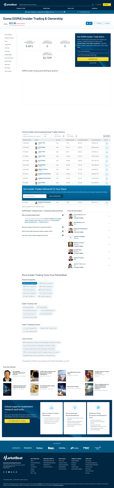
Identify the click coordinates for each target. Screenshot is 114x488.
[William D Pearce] (36, 170)
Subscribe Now (92, 59)
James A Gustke (29, 220)
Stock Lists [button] (71, 8)
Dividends (73, 462)
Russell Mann (42, 165)
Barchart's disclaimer (58, 485)
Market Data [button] (46, 8)
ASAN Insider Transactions (29, 286)
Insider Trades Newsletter (46, 313)
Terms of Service (89, 471)
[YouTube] (9, 472)
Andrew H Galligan (49, 218)
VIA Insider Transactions (29, 289)
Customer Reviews (48, 466)
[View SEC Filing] (106, 143)
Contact (33, 471)
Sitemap (87, 473)
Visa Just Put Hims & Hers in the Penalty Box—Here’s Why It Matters (39, 345)
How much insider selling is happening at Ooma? (35, 235)
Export (107, 136)
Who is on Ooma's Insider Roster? (31, 215)
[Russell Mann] (36, 165)
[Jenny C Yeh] (36, 143)
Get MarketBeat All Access (17, 421)
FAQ (31, 473)
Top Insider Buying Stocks (29, 310)
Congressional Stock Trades (30, 317)
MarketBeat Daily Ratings (49, 462)
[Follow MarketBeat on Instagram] (14, 472)
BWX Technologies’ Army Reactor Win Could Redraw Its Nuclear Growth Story (41, 342)
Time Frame (45, 134)
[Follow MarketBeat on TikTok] (17, 472)
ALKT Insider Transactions (46, 293)
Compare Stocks (63, 462)
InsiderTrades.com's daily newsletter (88, 43)
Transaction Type (26, 134)
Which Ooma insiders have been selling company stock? (37, 231)
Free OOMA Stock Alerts (84, 12)
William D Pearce (43, 169)
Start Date (56, 134)
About (32, 460)
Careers (32, 469)
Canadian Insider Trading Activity (48, 328)
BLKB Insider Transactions (29, 293)
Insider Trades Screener (29, 313)
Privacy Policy (88, 466)
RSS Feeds (88, 469)
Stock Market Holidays (76, 469)
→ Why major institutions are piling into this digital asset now (39, 12)
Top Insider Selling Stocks (47, 310)
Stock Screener (62, 469)
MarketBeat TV (46, 464)
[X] (4, 472)
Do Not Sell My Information (91, 464)
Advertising (88, 460)
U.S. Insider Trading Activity (30, 328)
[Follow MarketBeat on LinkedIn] (12, 472)
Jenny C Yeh (41, 143)
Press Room (34, 466)
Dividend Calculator (63, 464)
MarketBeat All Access (48, 460)
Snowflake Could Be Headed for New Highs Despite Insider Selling (39, 348)
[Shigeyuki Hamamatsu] (36, 174)
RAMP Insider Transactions (46, 283)
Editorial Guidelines (35, 462)
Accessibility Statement (91, 462)
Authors (33, 464)
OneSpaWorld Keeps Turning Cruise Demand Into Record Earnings (39, 355)
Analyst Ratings (75, 460)
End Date (68, 134)
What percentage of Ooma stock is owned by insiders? (36, 227)
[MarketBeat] (10, 4)
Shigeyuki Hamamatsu (44, 173)
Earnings (73, 464)
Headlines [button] (94, 8)
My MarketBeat (62, 466)
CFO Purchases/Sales (42, 307)
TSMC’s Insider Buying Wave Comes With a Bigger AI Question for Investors (41, 352)
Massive (40, 483)
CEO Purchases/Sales (28, 307)
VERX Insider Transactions (44, 289)
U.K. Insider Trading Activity (30, 331)
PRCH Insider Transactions (46, 286)
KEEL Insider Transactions (44, 296)
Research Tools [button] (21, 8)
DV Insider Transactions (29, 296)
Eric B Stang (41, 147)
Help (35, 473)
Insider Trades (74, 466)
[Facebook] (7, 472)
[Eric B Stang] (36, 148)
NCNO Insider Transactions (29, 283)
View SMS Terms (92, 62)
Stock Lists (61, 460)
